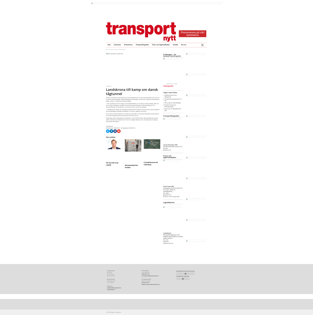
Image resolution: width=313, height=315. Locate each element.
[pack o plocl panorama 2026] (156, 10)
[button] (202, 45)
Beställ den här (167, 150)
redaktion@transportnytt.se (114, 287)
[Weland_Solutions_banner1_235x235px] (195, 158)
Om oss (183, 45)
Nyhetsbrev (179, 271)
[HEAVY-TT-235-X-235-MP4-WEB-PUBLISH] (195, 54)
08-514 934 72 (145, 282)
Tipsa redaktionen (184, 276)
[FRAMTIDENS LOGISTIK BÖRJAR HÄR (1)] (195, 137)
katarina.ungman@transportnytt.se (151, 284)
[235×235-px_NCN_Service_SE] (195, 178)
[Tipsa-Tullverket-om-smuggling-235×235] (195, 241)
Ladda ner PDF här (168, 243)
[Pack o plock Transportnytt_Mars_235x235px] (195, 75)
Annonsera (117, 45)
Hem (109, 45)
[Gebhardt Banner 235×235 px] (195, 199)
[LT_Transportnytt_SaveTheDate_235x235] (195, 116)
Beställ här (166, 241)
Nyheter (108, 86)
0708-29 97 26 (145, 274)
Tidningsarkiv (168, 86)
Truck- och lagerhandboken (161, 45)
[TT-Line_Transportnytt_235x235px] (195, 95)
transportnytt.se (111, 289)
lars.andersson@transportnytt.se (150, 275)
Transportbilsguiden (142, 45)
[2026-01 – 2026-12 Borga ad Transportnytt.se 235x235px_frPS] (195, 220)
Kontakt (175, 45)
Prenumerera (128, 45)
